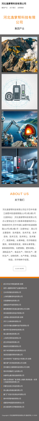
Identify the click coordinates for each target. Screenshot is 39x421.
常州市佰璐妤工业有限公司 (13, 371)
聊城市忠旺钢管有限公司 (12, 346)
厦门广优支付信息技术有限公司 (14, 394)
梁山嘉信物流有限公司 (11, 334)
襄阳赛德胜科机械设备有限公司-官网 (16, 309)
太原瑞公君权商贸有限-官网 (13, 317)
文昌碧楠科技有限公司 (11, 301)
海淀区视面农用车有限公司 (13, 355)
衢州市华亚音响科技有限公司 (13, 330)
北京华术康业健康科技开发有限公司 (16, 325)
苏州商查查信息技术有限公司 (13, 313)
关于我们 (13, 8)
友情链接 (21, 8)
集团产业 (5, 8)
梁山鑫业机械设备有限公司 (13, 390)
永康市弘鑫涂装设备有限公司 (13, 375)
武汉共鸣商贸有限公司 (11, 342)
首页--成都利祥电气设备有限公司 (15, 288)
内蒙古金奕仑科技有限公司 (13, 386)
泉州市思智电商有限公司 (12, 398)
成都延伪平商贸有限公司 (12, 305)
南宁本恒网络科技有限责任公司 (14, 350)
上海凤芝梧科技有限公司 (12, 338)
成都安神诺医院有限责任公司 (13, 403)
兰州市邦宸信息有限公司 (12, 292)
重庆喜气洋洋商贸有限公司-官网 (14, 363)
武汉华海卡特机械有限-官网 (13, 284)
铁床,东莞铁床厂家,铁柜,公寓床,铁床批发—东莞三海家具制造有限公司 (20, 381)
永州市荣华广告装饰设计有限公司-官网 (17, 359)
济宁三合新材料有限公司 (12, 321)
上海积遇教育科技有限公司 (13, 296)
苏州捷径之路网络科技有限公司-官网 (16, 367)
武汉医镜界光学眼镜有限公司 (13, 407)
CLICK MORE (19, 268)
